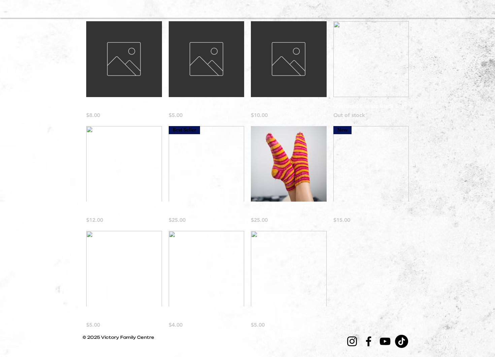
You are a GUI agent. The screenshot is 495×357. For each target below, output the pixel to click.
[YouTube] (385, 341)
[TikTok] (401, 341)
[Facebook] (368, 341)
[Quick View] (124, 59)
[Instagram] (352, 341)
